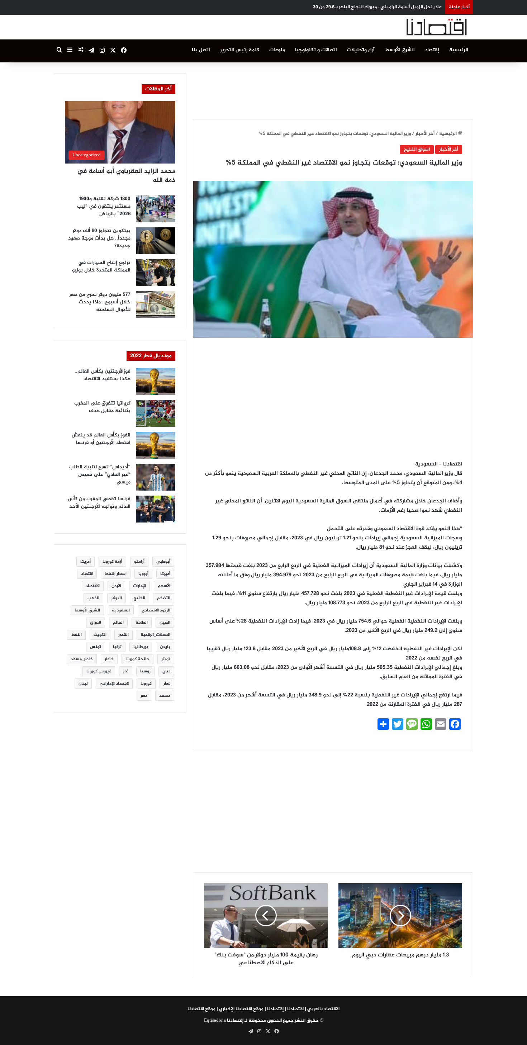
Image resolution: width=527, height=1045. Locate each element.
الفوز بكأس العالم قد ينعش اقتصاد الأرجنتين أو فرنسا (101, 439)
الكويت (100, 634)
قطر (166, 683)
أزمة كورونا (112, 561)
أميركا (165, 573)
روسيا (145, 671)
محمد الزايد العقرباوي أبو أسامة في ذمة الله (126, 176)
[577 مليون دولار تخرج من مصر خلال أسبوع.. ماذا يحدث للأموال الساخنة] (155, 304)
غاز (125, 671)
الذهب (93, 598)
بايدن (165, 647)
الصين (165, 622)
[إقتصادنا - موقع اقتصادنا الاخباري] (419, 27)
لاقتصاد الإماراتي (114, 683)
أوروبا (143, 573)
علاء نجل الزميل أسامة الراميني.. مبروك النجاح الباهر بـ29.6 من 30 (377, 7)
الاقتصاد (93, 586)
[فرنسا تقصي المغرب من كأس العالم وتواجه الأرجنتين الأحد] (155, 509)
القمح (123, 634)
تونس (95, 647)
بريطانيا (140, 647)
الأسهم (164, 586)
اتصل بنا (201, 50)
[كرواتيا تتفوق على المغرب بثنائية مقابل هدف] (155, 413)
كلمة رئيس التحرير (239, 50)
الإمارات (139, 586)
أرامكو (139, 561)
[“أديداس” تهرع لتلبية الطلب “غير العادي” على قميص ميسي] (155, 477)
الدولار (116, 598)
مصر (144, 695)
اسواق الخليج (417, 149)
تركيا (117, 647)
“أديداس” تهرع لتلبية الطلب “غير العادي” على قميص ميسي (99, 474)
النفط (76, 634)
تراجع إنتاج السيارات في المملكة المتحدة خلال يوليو (101, 266)
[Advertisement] (333, 89)
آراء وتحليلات (361, 50)
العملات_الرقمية (155, 634)
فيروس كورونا (98, 671)
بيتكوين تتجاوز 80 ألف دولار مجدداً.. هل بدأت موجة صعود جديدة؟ (99, 238)
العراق (95, 622)
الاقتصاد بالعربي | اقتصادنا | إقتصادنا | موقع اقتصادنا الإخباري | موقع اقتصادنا (263, 1009)
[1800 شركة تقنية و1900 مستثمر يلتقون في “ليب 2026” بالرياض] (155, 208)
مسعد (164, 695)
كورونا (146, 683)
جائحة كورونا (137, 659)
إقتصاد (432, 50)
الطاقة (142, 622)
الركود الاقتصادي (156, 610)
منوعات (277, 50)
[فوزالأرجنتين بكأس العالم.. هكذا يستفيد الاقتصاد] (155, 381)
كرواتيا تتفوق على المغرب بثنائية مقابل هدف (102, 407)
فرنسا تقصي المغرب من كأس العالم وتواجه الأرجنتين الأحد (99, 503)
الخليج (139, 598)
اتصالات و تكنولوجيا (316, 50)
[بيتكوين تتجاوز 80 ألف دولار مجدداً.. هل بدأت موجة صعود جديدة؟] (155, 240)
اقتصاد (87, 573)
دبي (166, 671)
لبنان (83, 683)
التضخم (163, 598)
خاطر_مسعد (82, 659)
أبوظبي (163, 561)
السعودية (121, 610)
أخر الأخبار (425, 134)
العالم (118, 622)
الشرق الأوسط (400, 50)
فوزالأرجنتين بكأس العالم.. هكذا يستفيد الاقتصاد (102, 375)
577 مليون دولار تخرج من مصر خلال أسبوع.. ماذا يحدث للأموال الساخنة (99, 302)
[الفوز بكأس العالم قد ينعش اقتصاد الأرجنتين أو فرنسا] (155, 445)
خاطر (109, 659)
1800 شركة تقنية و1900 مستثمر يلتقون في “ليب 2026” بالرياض (103, 206)
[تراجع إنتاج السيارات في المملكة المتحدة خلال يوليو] (155, 272)
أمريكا (85, 561)
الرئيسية (458, 50)
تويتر (165, 659)
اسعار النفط (116, 573)
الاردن (116, 586)
